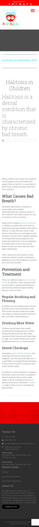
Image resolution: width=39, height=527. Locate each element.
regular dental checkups (21, 353)
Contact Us (11, 507)
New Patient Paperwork (11, 481)
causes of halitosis (28, 223)
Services (5, 472)
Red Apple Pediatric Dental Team (11, 18)
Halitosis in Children (19, 85)
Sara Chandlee (24, 524)
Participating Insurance (11, 476)
